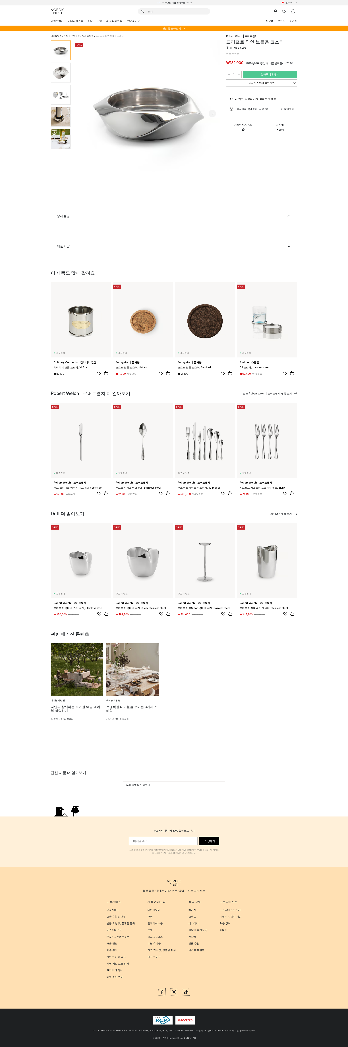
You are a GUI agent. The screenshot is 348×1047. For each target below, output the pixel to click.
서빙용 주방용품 (72, 35)
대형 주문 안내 (115, 976)
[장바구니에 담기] (106, 373)
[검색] (142, 11)
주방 (89, 20)
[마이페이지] (275, 11)
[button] (232, 54)
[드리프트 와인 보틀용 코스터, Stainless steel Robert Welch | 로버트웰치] (147, 113)
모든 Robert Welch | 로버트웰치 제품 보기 (267, 393)
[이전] (83, 113)
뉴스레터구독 (114, 929)
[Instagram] (174, 992)
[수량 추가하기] (239, 74)
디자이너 (193, 923)
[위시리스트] (284, 11)
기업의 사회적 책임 (230, 916)
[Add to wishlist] (99, 373)
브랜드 (281, 20)
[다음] (212, 113)
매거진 (293, 20)
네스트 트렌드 (196, 950)
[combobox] (289, 2)
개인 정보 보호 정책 (118, 963)
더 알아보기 (287, 108)
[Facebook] (162, 992)
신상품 (269, 20)
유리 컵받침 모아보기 (138, 784)
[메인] (58, 11)
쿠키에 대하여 (115, 970)
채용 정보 (225, 923)
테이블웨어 (57, 20)
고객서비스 (113, 909)
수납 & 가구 (133, 20)
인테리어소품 (75, 20)
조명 (99, 20)
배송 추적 (112, 950)
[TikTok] (186, 992)
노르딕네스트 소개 (230, 909)
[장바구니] (293, 11)
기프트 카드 (154, 956)
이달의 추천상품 (197, 929)
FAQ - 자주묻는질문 (118, 936)
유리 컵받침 (88, 35)
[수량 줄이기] (228, 74)
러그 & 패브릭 (114, 20)
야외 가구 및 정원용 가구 (162, 950)
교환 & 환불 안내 (116, 916)
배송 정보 (112, 943)
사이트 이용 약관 (116, 956)
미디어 (223, 929)
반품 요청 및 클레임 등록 (121, 923)
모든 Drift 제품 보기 (281, 513)
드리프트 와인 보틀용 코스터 (110, 35)
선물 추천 (193, 943)
